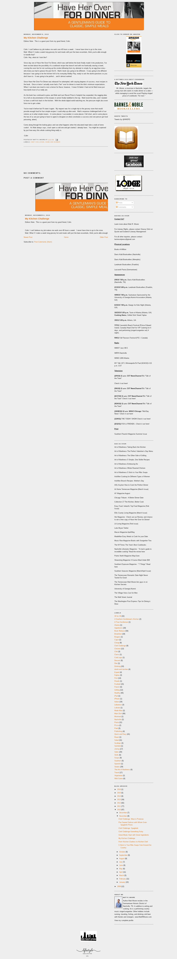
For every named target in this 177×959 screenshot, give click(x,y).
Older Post (104, 237)
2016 (119, 789)
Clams (116, 654)
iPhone (117, 699)
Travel (116, 773)
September (123, 855)
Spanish (117, 764)
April (121, 872)
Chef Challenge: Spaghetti (128, 828)
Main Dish (118, 713)
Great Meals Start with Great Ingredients (134, 835)
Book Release (119, 631)
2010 (119, 810)
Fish (116, 678)
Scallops (117, 743)
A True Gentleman (121, 622)
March (121, 875)
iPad (116, 696)
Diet (115, 663)
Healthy (117, 693)
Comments (122, 207)
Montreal (117, 716)
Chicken (117, 649)
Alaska (117, 625)
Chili (116, 651)
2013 (119, 799)
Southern (117, 761)
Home (66, 237)
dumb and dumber (52, 142)
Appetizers (118, 628)
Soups (116, 758)
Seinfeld (117, 746)
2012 (119, 803)
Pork (116, 728)
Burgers (117, 637)
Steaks (117, 767)
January (122, 882)
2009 (119, 886)
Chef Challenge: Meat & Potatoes (131, 819)
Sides (116, 752)
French (117, 687)
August (122, 859)
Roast (116, 737)
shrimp (116, 749)
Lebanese (118, 705)
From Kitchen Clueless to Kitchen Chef (133, 842)
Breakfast (118, 634)
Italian (116, 702)
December (123, 813)
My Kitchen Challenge (36, 37)
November (123, 816)
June (121, 865)
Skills (116, 755)
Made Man (118, 710)
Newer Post (28, 237)
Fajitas (116, 675)
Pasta (116, 722)
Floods (116, 681)
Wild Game (118, 778)
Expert (116, 672)
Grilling (117, 690)
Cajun (116, 640)
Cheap (116, 643)
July (121, 862)
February (122, 879)
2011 (119, 806)
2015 (119, 793)
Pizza (116, 725)
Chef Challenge (37, 142)
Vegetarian (118, 775)
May (121, 869)
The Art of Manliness (122, 770)
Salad (116, 740)
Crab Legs (118, 657)
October (122, 852)
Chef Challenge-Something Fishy (131, 832)
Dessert (117, 660)
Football (117, 684)
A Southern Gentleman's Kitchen (126, 619)
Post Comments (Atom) (43, 242)
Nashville (117, 719)
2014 (119, 796)
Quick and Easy (120, 734)
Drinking (117, 666)
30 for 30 (117, 616)
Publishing (118, 731)
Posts (120, 203)
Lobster (117, 708)
